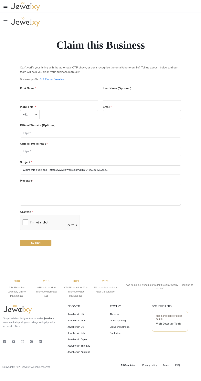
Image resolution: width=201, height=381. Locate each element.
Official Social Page (34, 143)
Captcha (26, 211)
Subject (26, 162)
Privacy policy (149, 365)
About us (114, 314)
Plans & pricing (118, 320)
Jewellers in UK (76, 314)
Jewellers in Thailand (79, 345)
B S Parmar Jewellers (52, 79)
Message (26, 180)
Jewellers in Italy (76, 333)
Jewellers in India (77, 320)
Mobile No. (28, 106)
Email (107, 106)
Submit (35, 242)
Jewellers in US (76, 327)
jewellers (49, 318)
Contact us (115, 333)
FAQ (177, 365)
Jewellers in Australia (79, 352)
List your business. (120, 327)
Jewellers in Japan (78, 339)
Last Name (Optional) (117, 88)
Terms (166, 365)
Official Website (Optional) (38, 125)
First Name (28, 88)
